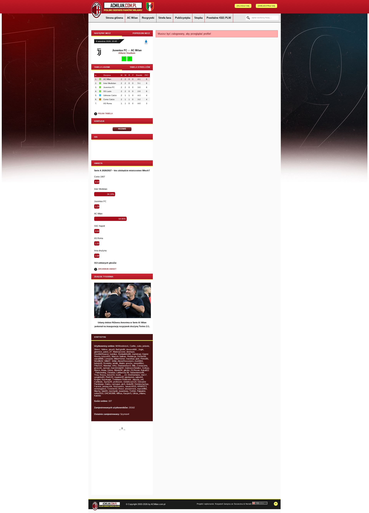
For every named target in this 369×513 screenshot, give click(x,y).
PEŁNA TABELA (105, 113)
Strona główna (114, 17)
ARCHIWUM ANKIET (107, 269)
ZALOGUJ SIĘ (243, 6)
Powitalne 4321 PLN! (219, 17)
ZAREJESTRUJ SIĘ (266, 6)
